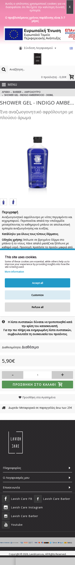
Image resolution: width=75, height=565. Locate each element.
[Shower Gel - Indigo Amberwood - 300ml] (37, 159)
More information (14, 271)
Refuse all (37, 307)
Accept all (37, 283)
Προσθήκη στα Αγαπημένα (38, 397)
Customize (37, 295)
